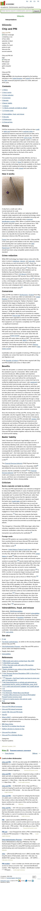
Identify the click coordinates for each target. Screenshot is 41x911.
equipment (33, 382)
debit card (7, 131)
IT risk (4, 639)
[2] (4, 701)
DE (31, 1)
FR (38, 1)
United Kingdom (17, 78)
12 (37, 576)
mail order (31, 261)
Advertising (18, 878)
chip (3, 853)
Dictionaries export (5, 880)
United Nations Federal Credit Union (19, 549)
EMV (5, 80)
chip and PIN (6, 762)
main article (9, 632)
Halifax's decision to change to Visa (13, 729)
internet (22, 261)
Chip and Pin (6, 808)
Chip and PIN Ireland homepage (12, 709)
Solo (38, 346)
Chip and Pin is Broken (9, 732)
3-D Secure (22, 274)
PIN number (6, 863)
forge (19, 162)
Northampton (24, 295)
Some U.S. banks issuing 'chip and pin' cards (17, 699)
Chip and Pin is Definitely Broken (12, 735)
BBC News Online (7, 724)
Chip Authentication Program (11, 646)
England (31, 295)
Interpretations (11, 19)
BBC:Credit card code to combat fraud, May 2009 (18, 661)
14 (13, 603)
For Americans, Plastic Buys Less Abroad (16, 692)
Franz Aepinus (9, 753)
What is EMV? (6, 717)
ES (34, 1)
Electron (35, 344)
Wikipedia (20, 16)
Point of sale (16, 315)
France (4, 239)
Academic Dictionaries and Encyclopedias (17, 7)
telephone (16, 261)
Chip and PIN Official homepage (12, 706)
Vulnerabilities (6, 654)
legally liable (16, 501)
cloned (21, 168)
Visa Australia (7, 690)
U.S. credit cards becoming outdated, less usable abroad (21, 686)
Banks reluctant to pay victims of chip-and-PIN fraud (19, 669)
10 (18, 560)
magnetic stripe (28, 131)
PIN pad (4, 832)
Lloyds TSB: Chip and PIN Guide (12, 712)
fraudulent (20, 617)
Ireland (28, 78)
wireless (34, 419)
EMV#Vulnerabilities (16, 611)
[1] (4, 688)
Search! (36, 11)
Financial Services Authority (13, 463)
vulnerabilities (35, 613)
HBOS (24, 340)
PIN (3, 820)
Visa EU (4, 714)
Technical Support (10, 878)
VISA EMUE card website (11, 663)
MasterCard (5, 248)
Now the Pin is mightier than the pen (13, 726)
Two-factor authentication (10, 641)
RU (27, 1)
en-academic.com (7, 3)
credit (37, 129)
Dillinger (35, 753)
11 (36, 569)
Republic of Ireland (12, 360)
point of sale (28, 137)
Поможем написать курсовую (20, 750)
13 (14, 592)
